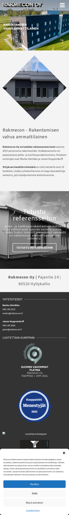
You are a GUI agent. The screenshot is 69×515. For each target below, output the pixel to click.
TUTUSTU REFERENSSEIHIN (34, 248)
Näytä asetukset (34, 502)
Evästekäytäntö (33, 510)
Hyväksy (34, 484)
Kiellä (34, 493)
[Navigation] (62, 5)
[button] (64, 453)
